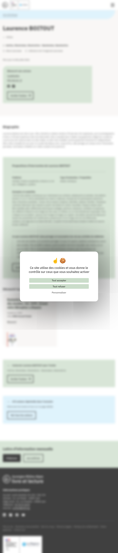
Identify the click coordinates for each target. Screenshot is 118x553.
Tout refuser (59, 286)
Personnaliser (59, 292)
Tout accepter (59, 280)
